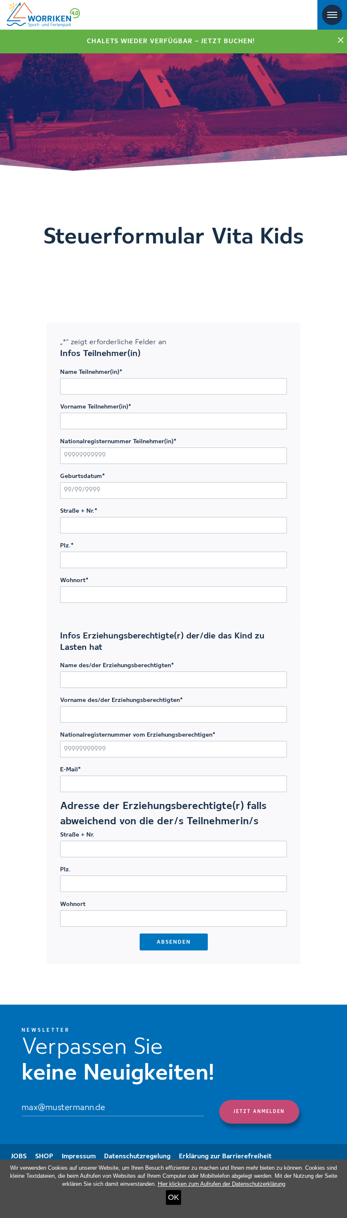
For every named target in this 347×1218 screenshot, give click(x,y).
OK (173, 1197)
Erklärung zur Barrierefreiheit (225, 1156)
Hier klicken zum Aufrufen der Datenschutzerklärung (221, 1184)
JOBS (19, 1156)
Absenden (174, 942)
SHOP (44, 1156)
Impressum (79, 1156)
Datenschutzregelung (137, 1156)
